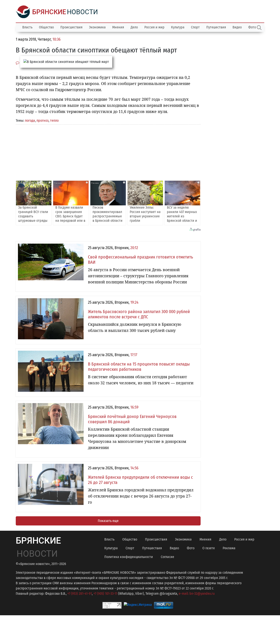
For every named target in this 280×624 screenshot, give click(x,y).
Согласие (167, 557)
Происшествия (71, 27)
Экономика (97, 27)
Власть (27, 27)
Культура (177, 27)
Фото (190, 548)
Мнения (118, 27)
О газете (208, 548)
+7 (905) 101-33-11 (105, 593)
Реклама (229, 548)
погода (30, 120)
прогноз (43, 120)
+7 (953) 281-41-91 (79, 593)
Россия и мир (154, 27)
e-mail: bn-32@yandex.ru (197, 593)
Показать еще (108, 521)
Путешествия (216, 27)
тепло (54, 120)
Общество (46, 27)
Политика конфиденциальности (128, 557)
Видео (237, 27)
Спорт (195, 27)
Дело (134, 27)
